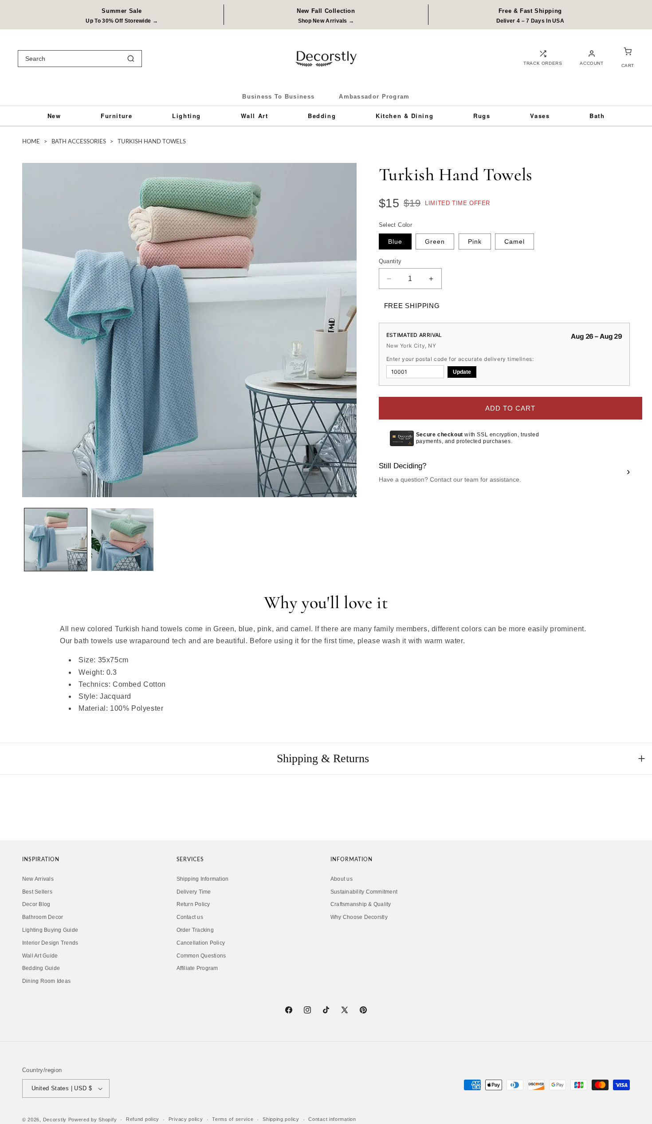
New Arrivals (38, 879)
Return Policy (193, 905)
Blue (395, 241)
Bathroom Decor (42, 917)
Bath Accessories (78, 142)
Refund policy (142, 1119)
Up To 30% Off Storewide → (122, 21)
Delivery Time (194, 892)
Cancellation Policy (201, 943)
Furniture (116, 115)
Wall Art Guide (40, 956)
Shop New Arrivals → (326, 21)
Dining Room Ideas (46, 981)
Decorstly (55, 1119)
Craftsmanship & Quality (360, 905)
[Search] (130, 58)
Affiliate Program (197, 969)
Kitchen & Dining (404, 115)
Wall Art (254, 115)
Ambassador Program (374, 96)
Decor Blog (36, 905)
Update (462, 372)
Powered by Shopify (92, 1119)
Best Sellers (37, 892)
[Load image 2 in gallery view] (122, 539)
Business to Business (278, 96)
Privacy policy (186, 1119)
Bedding (322, 115)
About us (341, 879)
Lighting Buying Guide (50, 930)
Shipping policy (281, 1119)
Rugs (481, 115)
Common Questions (201, 956)
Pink (475, 241)
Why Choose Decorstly (359, 917)
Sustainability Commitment (363, 892)
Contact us (190, 917)
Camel (514, 241)
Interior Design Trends (50, 943)
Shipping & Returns (323, 758)
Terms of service (232, 1119)
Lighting (186, 115)
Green (435, 241)
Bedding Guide (41, 969)
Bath (597, 115)
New (54, 115)
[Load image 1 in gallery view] (55, 539)
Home (31, 142)
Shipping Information (203, 879)
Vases (540, 115)
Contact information (332, 1119)
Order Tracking (195, 930)
